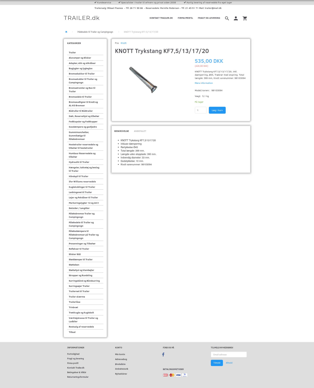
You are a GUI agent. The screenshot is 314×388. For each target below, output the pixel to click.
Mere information (204, 82)
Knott (123, 42)
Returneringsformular (77, 376)
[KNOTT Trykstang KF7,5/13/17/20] (142, 78)
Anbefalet (140, 131)
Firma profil (185, 17)
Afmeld (229, 362)
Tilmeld (216, 362)
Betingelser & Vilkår (76, 372)
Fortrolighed (73, 353)
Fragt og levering (209, 17)
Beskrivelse (121, 131)
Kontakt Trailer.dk (161, 17)
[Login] (235, 18)
